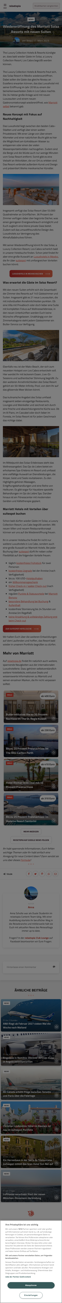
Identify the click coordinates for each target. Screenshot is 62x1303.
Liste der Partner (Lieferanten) (18, 1276)
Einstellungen (31, 1295)
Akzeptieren (31, 1285)
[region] (31, 1261)
